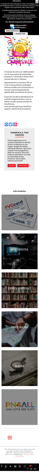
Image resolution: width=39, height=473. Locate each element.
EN (35, 469)
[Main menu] (9, 437)
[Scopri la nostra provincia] (25, 466)
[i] (27, 25)
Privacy (26, 454)
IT (27, 469)
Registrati (23, 165)
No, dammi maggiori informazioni (19, 22)
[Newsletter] (30, 466)
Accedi (12, 165)
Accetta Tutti (20, 34)
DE (31, 469)
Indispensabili (20, 25)
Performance (20, 28)
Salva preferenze (12, 31)
